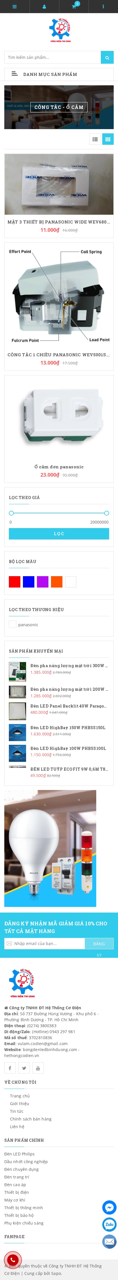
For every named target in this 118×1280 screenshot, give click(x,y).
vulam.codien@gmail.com (43, 1043)
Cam (56, 582)
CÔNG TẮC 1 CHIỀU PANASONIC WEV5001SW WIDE (59, 355)
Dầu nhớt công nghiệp (26, 1161)
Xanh (28, 582)
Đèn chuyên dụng (21, 1169)
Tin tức (16, 1111)
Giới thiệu (19, 1103)
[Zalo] (109, 1224)
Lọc (59, 533)
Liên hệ (17, 1126)
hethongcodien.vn (22, 1055)
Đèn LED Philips (19, 1154)
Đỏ (14, 582)
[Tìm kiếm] (107, 57)
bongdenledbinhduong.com (50, 1049)
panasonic (12, 624)
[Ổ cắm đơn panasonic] (59, 417)
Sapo (56, 1273)
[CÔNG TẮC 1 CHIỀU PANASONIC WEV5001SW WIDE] (59, 294)
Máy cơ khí (14, 1200)
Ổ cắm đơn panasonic (59, 467)
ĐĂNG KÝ (99, 945)
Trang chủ (20, 1096)
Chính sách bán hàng (31, 1119)
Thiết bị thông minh (23, 1207)
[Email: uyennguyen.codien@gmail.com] (109, 1241)
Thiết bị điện (16, 1192)
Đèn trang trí (16, 1177)
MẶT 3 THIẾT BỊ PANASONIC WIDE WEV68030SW (59, 222)
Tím (42, 582)
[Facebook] (109, 1207)
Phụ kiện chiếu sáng (24, 1223)
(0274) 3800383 (41, 1025)
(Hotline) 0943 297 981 (53, 1031)
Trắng (70, 582)
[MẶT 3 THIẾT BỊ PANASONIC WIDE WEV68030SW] (59, 184)
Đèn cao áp (15, 1184)
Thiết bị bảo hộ (19, 1215)
